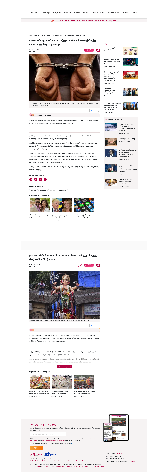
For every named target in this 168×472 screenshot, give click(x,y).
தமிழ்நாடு (57, 12)
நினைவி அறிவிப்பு (98, 466)
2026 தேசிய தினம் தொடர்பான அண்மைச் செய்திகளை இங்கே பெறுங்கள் (86, 20)
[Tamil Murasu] (36, 454)
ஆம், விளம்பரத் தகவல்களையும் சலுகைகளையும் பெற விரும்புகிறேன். (51, 444)
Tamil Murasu (77, 461)
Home (30, 36)
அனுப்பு (36, 448)
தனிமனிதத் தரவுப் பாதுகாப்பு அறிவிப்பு (53, 440)
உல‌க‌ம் (77, 12)
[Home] (50, 454)
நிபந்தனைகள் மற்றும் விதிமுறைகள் (53, 466)
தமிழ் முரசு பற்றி (35, 466)
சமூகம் (85, 12)
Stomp (83, 461)
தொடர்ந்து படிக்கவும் (65, 367)
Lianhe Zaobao (58, 461)
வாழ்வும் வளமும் (98, 12)
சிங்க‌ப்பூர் (46, 12)
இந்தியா (67, 12)
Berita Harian (68, 461)
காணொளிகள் (113, 12)
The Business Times (47, 461)
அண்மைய (34, 12)
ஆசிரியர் (43, 190)
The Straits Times (35, 461)
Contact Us (119, 453)
